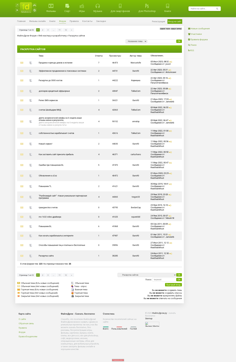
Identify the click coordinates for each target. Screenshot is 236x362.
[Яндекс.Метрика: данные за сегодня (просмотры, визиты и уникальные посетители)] (152, 324)
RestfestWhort (157, 112)
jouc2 (168, 64)
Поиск (193, 44)
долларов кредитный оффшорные (54, 91)
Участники (196, 33)
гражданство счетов (48, 207)
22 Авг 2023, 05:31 (159, 70)
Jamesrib (170, 101)
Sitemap (149, 318)
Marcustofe (136, 63)
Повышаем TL (45, 186)
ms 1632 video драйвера (50, 217)
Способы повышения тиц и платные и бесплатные (62, 245)
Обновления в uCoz (48, 176)
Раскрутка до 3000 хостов (50, 80)
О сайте (22, 319)
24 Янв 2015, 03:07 (159, 215)
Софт (67, 11)
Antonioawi (171, 72)
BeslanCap (136, 207)
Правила (23, 327)
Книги (167, 11)
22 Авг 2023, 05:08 (159, 88)
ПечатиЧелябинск (159, 83)
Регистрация (158, 21)
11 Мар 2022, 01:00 (159, 131)
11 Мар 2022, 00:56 (159, 141)
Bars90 (136, 71)
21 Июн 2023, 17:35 (160, 99)
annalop (135, 121)
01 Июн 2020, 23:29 (160, 173)
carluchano (136, 154)
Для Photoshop (147, 11)
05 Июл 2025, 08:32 (160, 61)
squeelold (135, 217)
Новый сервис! (45, 144)
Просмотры (115, 56)
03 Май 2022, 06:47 (159, 120)
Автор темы (136, 56)
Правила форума (199, 39)
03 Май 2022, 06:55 (159, 107)
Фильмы (51, 11)
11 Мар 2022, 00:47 (159, 162)
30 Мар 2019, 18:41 (159, 184)
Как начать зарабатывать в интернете (56, 236)
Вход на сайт (174, 21)
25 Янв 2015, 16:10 (159, 205)
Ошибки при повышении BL (51, 165)
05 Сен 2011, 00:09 (159, 224)
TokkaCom (135, 91)
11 (60, 30)
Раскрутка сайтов (77, 35)
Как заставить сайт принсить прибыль (56, 154)
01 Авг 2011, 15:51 (159, 234)
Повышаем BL (45, 226)
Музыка (97, 11)
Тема (41, 56)
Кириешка (135, 80)
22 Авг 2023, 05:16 (159, 78)
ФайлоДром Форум (26, 35)
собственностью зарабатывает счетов (56, 133)
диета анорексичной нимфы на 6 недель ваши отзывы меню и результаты (60, 119)
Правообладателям (28, 336)
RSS (192, 50)
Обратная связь (26, 323)
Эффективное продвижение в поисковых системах (62, 71)
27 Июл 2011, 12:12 (160, 242)
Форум (22, 332)
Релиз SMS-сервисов (48, 100)
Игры (82, 11)
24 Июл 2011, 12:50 (160, 253)
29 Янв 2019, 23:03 (159, 194)
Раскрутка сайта (46, 256)
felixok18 (170, 218)
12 (66, 30)
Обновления (157, 55)
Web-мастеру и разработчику (52, 35)
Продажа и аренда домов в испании (55, 63)
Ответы (99, 56)
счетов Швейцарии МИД (50, 110)
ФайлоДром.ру (159, 313)
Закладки (101, 21)
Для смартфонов (120, 11)
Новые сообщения (200, 28)
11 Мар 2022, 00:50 (159, 152)
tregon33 (136, 197)
